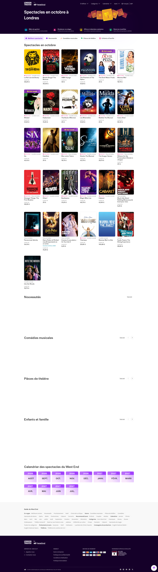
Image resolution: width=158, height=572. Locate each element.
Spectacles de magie (115, 522)
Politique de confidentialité (61, 555)
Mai (36, 519)
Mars (25, 519)
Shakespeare (28, 522)
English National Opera (31, 528)
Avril (31, 519)
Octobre (66, 519)
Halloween (69, 525)
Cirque (90, 522)
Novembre (75, 519)
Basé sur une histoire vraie (55, 522)
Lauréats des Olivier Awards (83, 525)
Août (51, 519)
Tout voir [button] (129, 297)
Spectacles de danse (30, 516)
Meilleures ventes (36, 513)
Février (127, 516)
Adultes (106, 516)
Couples (98, 516)
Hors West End (101, 519)
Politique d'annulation (60, 561)
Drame (126, 519)
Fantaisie (97, 522)
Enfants (91, 516)
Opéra (41, 516)
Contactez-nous (31, 555)
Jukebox (68, 522)
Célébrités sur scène (79, 522)
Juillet (46, 519)
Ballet (47, 516)
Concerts (71, 516)
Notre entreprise (58, 552)
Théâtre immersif (39, 522)
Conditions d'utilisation (60, 558)
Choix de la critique (76, 513)
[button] (84, 4)
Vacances (55, 525)
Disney (119, 519)
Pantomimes (55, 516)
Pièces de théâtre (110, 513)
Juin (40, 519)
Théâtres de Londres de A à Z (56, 528)
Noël (67, 513)
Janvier (120, 516)
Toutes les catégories (30, 525)
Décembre (83, 519)
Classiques (112, 519)
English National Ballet (119, 525)
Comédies (121, 513)
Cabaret (63, 516)
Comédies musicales (96, 513)
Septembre (58, 519)
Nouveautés (47, 513)
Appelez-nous (30, 552)
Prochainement (58, 513)
